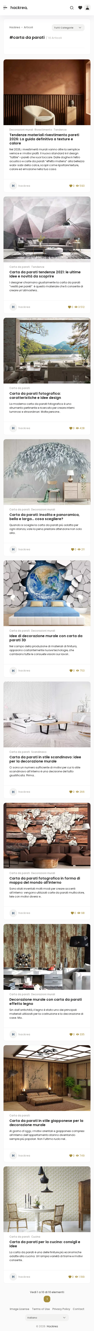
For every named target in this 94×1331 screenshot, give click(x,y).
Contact (78, 1309)
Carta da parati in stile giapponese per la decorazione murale (46, 1122)
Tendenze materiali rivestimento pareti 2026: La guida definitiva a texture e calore (44, 139)
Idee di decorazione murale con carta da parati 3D (45, 638)
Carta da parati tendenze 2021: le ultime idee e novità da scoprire (45, 274)
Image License (19, 1309)
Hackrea (52, 1326)
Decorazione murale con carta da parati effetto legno (45, 1001)
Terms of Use (41, 1309)
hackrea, (19, 7)
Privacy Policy (61, 1309)
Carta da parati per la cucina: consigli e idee (44, 1244)
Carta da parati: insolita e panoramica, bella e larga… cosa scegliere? (44, 516)
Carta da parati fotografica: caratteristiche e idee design (35, 395)
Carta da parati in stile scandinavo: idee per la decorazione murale (45, 759)
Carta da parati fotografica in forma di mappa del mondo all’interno (44, 880)
